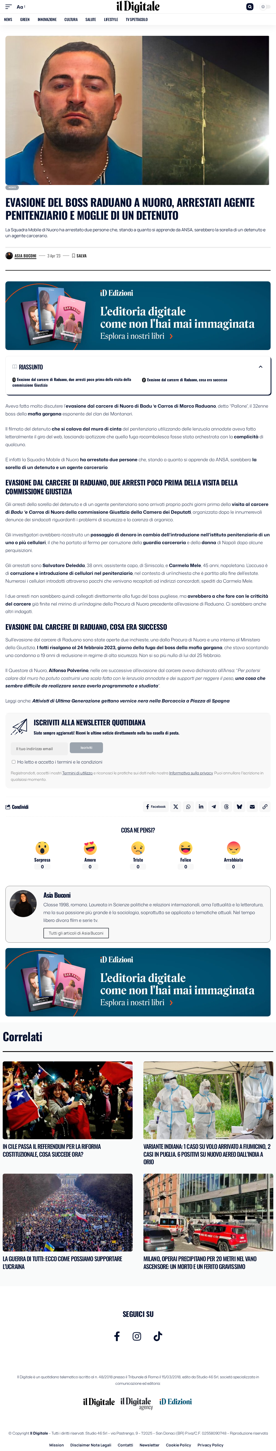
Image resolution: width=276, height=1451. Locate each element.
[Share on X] (175, 806)
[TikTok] (158, 1336)
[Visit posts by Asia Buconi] (9, 256)
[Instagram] (137, 1336)
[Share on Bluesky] (239, 806)
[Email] (252, 806)
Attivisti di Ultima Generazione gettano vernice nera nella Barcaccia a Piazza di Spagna (131, 700)
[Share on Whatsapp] (188, 806)
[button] (10, 7)
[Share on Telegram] (213, 806)
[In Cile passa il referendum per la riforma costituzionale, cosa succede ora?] (68, 1100)
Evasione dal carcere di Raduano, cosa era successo (187, 379)
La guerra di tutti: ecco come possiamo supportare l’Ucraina (62, 1262)
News (12, 187)
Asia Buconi (25, 255)
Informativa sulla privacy (191, 773)
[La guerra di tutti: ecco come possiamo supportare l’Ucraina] (68, 1212)
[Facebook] (117, 1336)
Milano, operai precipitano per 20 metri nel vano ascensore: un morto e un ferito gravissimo (199, 1262)
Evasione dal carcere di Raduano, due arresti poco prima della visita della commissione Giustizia (71, 382)
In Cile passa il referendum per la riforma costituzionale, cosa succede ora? (52, 1150)
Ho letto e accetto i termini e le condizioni (59, 761)
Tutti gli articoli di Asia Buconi (76, 933)
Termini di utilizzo (77, 773)
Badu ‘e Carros (27, 512)
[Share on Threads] (226, 806)
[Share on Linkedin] (201, 806)
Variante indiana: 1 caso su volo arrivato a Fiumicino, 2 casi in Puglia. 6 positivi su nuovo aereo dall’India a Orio (206, 1154)
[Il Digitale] (138, 6)
